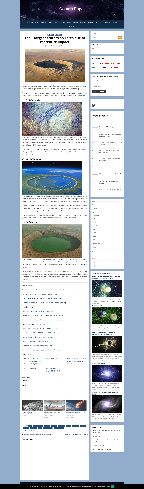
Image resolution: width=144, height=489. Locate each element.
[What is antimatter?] (107, 381)
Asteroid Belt (96, 243)
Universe (83, 22)
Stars (69, 22)
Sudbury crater (48, 428)
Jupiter (94, 236)
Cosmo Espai (72, 9)
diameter (54, 425)
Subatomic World (104, 22)
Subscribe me (99, 91)
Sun (94, 218)
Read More (97, 303)
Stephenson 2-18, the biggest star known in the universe (42, 316)
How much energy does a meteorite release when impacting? (44, 303)
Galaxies (75, 22)
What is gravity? (51, 358)
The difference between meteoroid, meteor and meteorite (43, 298)
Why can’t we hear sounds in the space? (110, 174)
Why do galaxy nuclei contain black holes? (104, 449)
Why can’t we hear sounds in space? (35, 341)
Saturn (94, 240)
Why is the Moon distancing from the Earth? (38, 337)
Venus (94, 222)
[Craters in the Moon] (32, 405)
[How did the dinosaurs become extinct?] (54, 405)
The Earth (58, 34)
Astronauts (35, 22)
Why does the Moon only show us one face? (38, 311)
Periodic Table (92, 22)
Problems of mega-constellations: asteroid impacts (40, 294)
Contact (115, 22)
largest (83, 425)
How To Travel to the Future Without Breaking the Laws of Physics (33, 361)
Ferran (62, 46)
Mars (94, 232)
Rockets (43, 22)
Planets (62, 22)
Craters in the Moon (27, 412)
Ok (113, 486)
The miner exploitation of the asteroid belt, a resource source (44, 320)
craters (48, 425)
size (40, 428)
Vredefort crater (59, 428)
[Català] (93, 49)
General (51, 34)
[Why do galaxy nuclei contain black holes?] (107, 412)
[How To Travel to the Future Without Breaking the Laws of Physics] (107, 297)
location (26, 428)
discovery (62, 425)
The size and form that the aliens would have (38, 333)
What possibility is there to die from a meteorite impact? (43, 290)
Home (28, 22)
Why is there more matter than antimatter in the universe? (76, 361)
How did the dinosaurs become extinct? (110, 189)
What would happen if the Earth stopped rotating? (40, 328)
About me (72, 26)
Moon (94, 229)
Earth (68, 425)
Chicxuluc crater (38, 425)
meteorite (34, 428)
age (30, 425)
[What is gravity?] (107, 324)
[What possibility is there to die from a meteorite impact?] (76, 405)
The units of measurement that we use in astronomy (41, 350)
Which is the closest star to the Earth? (75, 434)
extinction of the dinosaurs (47, 208)
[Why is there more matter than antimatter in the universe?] (107, 352)
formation (75, 425)
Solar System (52, 22)
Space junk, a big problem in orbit (34, 324)
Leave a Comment (29, 430)
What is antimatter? (31, 368)
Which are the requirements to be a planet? (38, 346)
